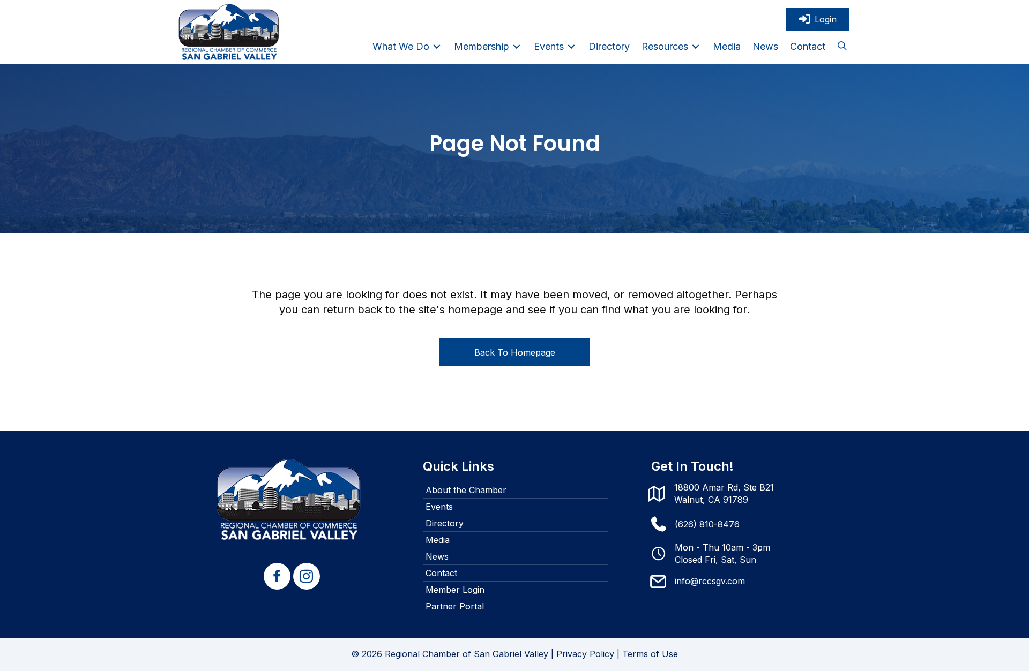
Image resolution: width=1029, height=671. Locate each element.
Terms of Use (650, 654)
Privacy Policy (585, 654)
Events (439, 506)
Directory (445, 523)
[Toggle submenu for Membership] (516, 46)
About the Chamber (466, 490)
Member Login (455, 589)
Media (438, 539)
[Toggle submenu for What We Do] (436, 46)
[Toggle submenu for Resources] (695, 46)
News (437, 556)
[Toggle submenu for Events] (571, 46)
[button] (842, 46)
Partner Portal (455, 606)
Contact (441, 573)
